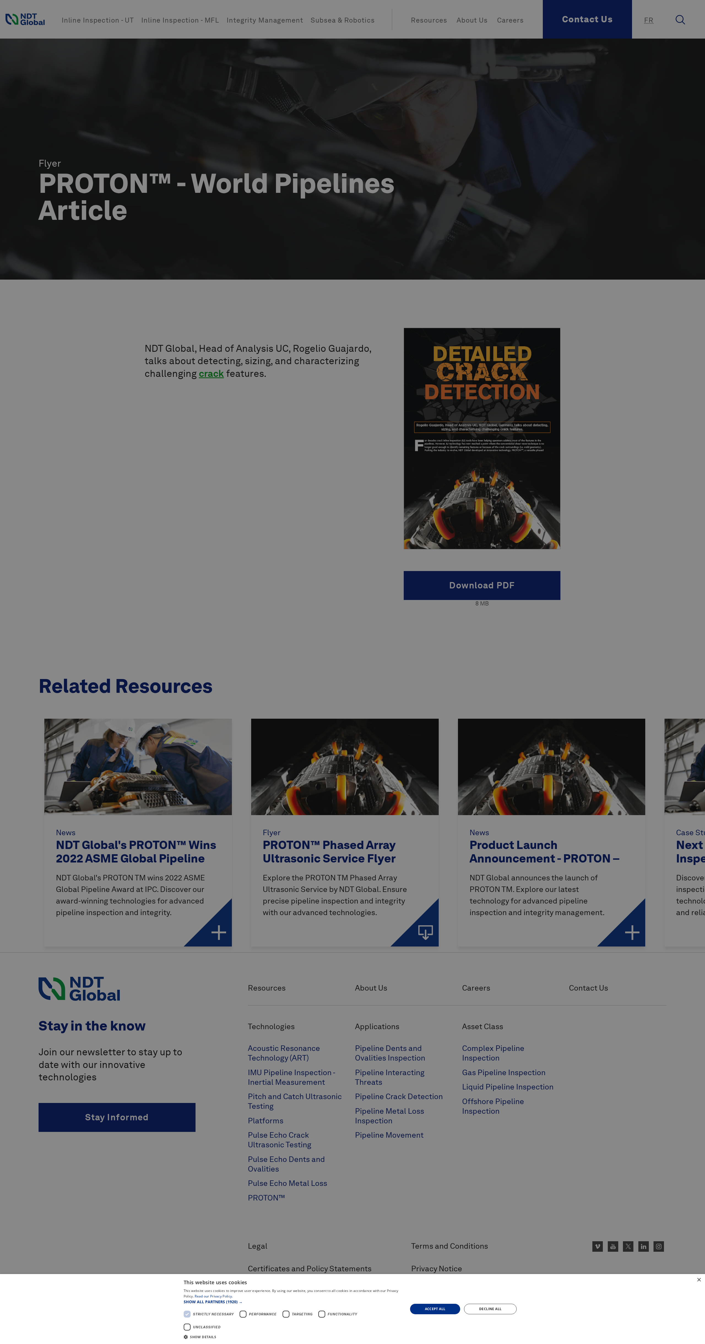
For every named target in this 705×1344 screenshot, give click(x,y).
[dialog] (352, 1309)
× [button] (699, 1280)
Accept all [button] (435, 1309)
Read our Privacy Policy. (214, 1296)
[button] (293, 1301)
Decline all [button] (490, 1309)
